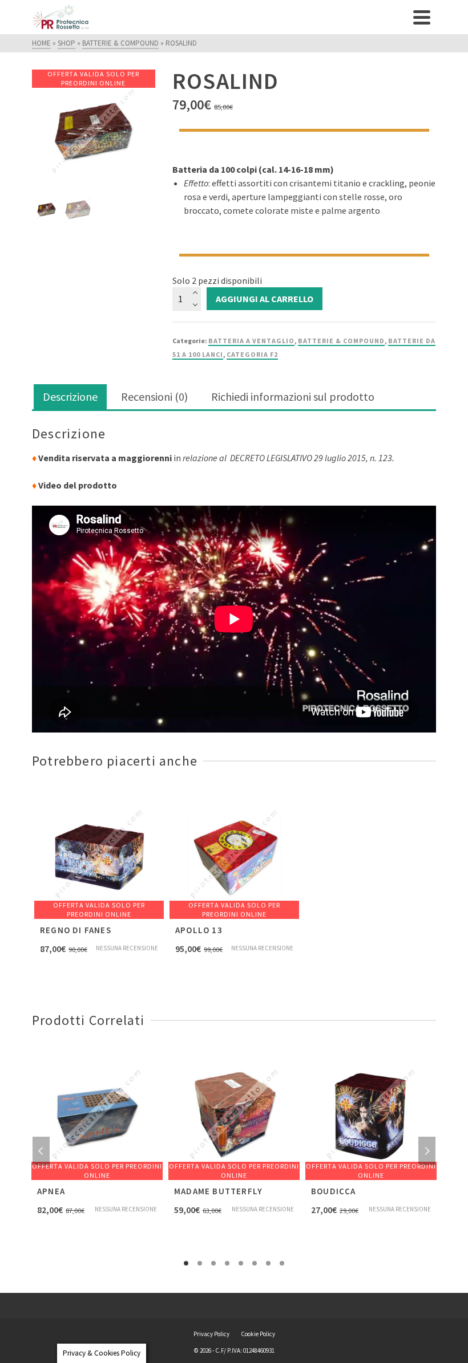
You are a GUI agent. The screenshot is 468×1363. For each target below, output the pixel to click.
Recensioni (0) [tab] (154, 396)
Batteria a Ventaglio (251, 340)
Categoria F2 (252, 354)
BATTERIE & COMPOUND (341, 340)
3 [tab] (213, 1263)
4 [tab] (227, 1263)
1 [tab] (186, 1263)
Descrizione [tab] (70, 396)
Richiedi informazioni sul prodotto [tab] (292, 396)
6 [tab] (254, 1263)
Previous (41, 1151)
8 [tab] (282, 1263)
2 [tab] (199, 1263)
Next (426, 1151)
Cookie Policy (258, 1334)
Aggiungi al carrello (264, 298)
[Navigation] (422, 17)
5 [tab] (241, 1263)
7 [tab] (268, 1263)
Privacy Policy (211, 1334)
